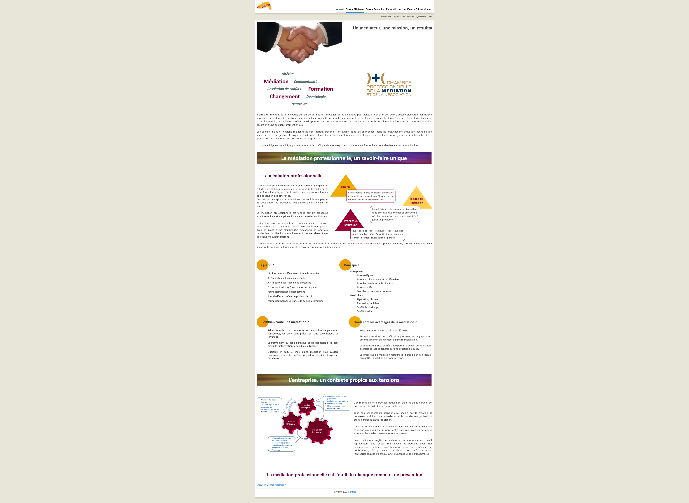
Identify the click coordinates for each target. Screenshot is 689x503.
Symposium (421, 17)
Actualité (410, 17)
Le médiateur (385, 17)
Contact (428, 9)
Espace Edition (415, 9)
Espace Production (396, 9)
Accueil (340, 9)
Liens (430, 17)
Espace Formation (375, 9)
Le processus (399, 17)
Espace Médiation (355, 9)
